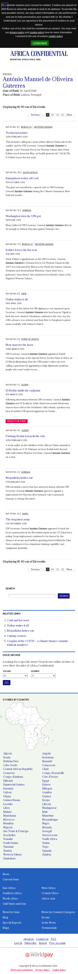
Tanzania (8, 846)
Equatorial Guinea (13, 784)
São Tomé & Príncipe (16, 831)
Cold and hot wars (18, 620)
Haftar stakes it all (17, 299)
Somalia (8, 838)
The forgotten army (18, 519)
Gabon (7, 792)
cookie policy (37, 32)
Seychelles (9, 835)
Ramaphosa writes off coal (22, 178)
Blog (5, 917)
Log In (18, 943)
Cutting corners (16, 636)
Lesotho (8, 804)
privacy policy (17, 32)
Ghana (7, 796)
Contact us (42, 939)
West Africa (48, 887)
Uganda (46, 850)
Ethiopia (47, 788)
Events (46, 917)
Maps (6, 927)
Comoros (9, 772)
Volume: (7, 671)
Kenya (46, 800)
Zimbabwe (9, 858)
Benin (6, 757)
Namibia (8, 823)
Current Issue (11, 879)
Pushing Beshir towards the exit (25, 436)
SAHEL (25, 514)
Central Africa (50, 893)
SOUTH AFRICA (30, 172)
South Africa (49, 838)
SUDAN (24, 385)
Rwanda (47, 827)
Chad (45, 769)
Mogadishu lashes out (19, 478)
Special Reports (12, 922)
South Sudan (10, 842)
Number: (35, 671)
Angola (46, 753)
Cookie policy (59, 970)
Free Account (57, 943)
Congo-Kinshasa (13, 776)
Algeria (7, 753)
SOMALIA (26, 210)
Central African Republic (18, 769)
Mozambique (50, 819)
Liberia (46, 804)
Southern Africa (12, 893)
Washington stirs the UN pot (23, 216)
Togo (45, 846)
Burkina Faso (11, 761)
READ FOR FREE (16, 421)
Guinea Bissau (11, 800)
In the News (49, 922)
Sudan (46, 842)
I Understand (40, 43)
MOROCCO (26, 127)
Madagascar (49, 807)
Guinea (46, 796)
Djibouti (8, 780)
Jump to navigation (4, 5)
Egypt (45, 780)
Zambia (46, 854)
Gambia (47, 792)
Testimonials (49, 927)
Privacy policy (42, 970)
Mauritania (9, 815)
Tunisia (7, 850)
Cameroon (48, 765)
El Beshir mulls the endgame (23, 390)
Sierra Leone (50, 835)
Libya (6, 807)
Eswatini (8, 788)
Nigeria (7, 827)
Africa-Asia (48, 898)
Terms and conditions (21, 970)
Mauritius (48, 815)
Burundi (47, 761)
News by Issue (11, 912)
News (6, 874)
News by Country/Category (58, 912)
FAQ (53, 939)
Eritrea (46, 784)
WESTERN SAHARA (43, 127)
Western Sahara (12, 854)
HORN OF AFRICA (30, 339)
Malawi (7, 811)
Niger (45, 823)
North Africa (10, 898)
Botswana (48, 757)
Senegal (47, 831)
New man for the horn (19, 345)
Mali (44, 811)
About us (28, 939)
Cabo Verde (10, 765)
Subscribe (30, 943)
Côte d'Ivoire (50, 776)
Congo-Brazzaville (53, 772)
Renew (43, 943)
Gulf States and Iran (14, 903)
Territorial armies (17, 133)
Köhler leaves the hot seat (21, 250)
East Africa (9, 887)
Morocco (9, 819)
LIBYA (23, 294)
